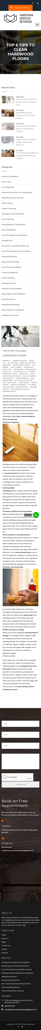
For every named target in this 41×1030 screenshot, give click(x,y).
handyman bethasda (11, 305)
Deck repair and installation (14, 294)
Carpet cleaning (9, 209)
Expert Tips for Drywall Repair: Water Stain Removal (25, 142)
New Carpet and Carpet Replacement (16, 984)
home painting (8, 219)
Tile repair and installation (13, 214)
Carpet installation (10, 273)
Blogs (4, 942)
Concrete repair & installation (14, 235)
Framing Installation (10, 176)
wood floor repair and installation (16, 251)
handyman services (10, 315)
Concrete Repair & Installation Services (17, 969)
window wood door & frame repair (17, 192)
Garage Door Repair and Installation (16, 962)
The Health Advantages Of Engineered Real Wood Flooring (27, 155)
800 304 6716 (7, 847)
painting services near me (12, 198)
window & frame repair (12, 289)
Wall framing (7, 203)
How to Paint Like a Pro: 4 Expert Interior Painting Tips (26, 102)
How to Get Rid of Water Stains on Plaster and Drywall (26, 129)
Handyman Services (9, 977)
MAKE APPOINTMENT (21, 8)
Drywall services (8, 299)
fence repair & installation (13, 310)
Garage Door (7, 241)
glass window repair (11, 262)
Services (5, 953)
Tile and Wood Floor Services (13, 991)
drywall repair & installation (13, 225)
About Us (5, 938)
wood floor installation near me (15, 246)
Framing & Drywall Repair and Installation (17, 973)
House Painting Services (11, 980)
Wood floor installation (11, 267)
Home (4, 935)
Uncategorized (8, 187)
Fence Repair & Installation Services (15, 966)
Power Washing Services (11, 987)
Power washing (8, 278)
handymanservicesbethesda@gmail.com (17, 851)
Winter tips (6, 182)
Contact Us (6, 946)
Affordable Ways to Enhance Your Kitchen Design (25, 115)
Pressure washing (9, 257)
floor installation (9, 230)
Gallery (4, 949)
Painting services (9, 283)
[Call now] (36, 515)
